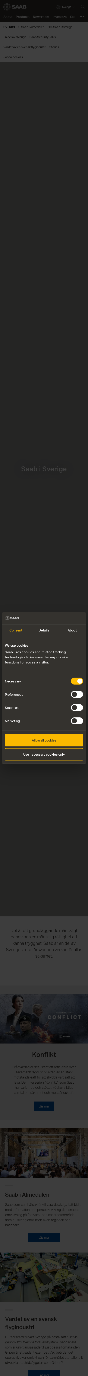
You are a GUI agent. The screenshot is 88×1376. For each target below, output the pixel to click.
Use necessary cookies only (44, 754)
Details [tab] (44, 630)
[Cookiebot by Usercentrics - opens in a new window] (64, 618)
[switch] (77, 694)
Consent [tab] (15, 630)
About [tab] (72, 630)
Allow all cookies (44, 740)
